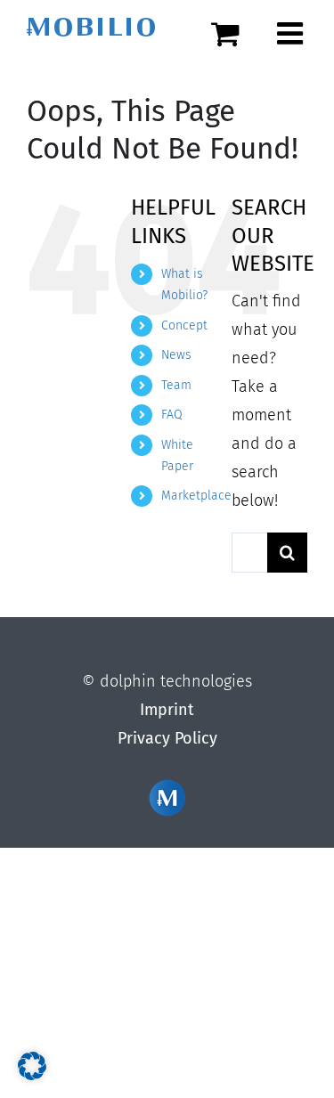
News (176, 354)
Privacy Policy (167, 738)
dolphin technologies (176, 681)
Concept (184, 325)
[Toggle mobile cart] (235, 33)
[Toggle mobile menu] (292, 33)
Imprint (167, 710)
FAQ (172, 414)
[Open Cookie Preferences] (32, 1075)
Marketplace (196, 495)
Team (176, 385)
